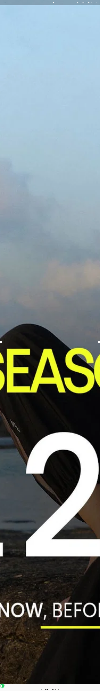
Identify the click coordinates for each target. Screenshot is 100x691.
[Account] (94, 2)
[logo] (50, 2)
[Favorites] (91, 2)
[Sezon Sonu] (50, 342)
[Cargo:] (89, 2)
